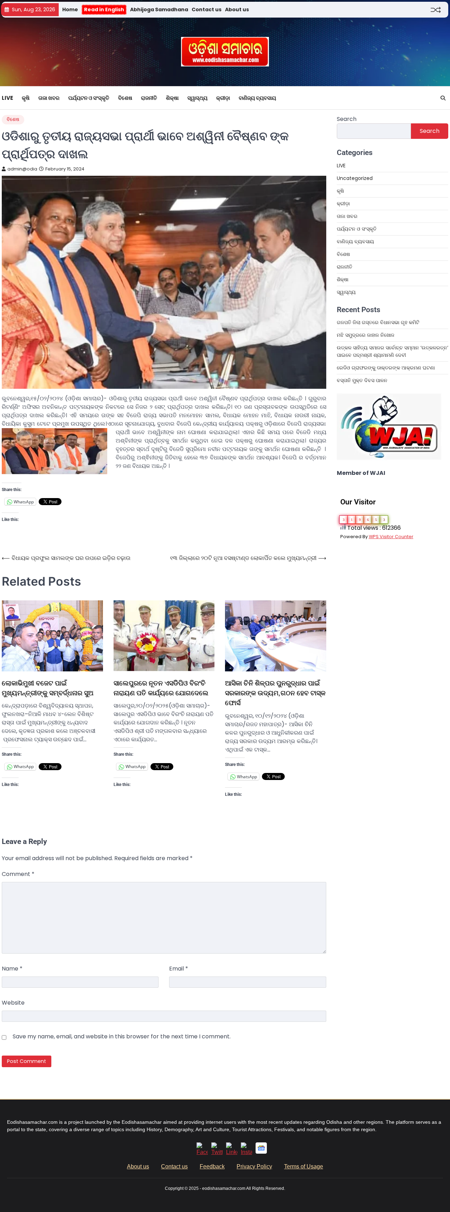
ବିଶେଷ (125, 98)
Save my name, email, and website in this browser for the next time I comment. (122, 1036)
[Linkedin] (231, 1152)
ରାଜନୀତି (149, 98)
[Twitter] (217, 1152)
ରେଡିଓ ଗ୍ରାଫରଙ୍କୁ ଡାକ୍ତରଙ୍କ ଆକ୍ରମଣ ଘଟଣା (386, 367)
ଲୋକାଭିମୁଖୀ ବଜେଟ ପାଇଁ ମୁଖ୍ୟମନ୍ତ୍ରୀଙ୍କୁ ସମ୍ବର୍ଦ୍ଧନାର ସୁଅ (48, 688)
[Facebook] (202, 1152)
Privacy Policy (254, 1166)
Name (12, 969)
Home (70, 9)
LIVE (7, 98)
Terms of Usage (303, 1166)
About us (237, 9)
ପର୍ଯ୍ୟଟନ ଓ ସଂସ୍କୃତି (88, 98)
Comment (18, 874)
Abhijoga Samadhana (159, 9)
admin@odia (22, 169)
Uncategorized (355, 178)
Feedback (212, 1166)
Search (346, 119)
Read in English (104, 9)
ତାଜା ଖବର (48, 98)
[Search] (443, 98)
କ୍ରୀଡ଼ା (223, 98)
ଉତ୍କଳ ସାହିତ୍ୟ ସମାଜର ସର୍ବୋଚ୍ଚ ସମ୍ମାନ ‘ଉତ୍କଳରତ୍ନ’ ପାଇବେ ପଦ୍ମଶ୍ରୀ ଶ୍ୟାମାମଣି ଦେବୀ (392, 351)
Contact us (206, 9)
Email (178, 969)
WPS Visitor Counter (391, 537)
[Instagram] (246, 1152)
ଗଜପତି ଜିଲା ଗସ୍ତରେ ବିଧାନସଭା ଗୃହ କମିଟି (378, 322)
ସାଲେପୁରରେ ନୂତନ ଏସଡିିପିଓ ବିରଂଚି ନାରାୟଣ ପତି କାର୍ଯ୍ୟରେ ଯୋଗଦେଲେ (161, 688)
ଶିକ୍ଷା (172, 98)
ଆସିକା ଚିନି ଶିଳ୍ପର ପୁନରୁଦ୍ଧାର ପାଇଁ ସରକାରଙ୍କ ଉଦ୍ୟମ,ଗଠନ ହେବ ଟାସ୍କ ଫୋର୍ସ (275, 693)
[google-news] (261, 1152)
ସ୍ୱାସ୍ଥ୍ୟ (197, 98)
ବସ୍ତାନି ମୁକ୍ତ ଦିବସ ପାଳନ (363, 380)
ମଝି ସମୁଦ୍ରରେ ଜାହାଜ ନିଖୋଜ (365, 335)
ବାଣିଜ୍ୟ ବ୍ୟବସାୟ (257, 98)
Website (13, 1003)
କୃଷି (26, 98)
